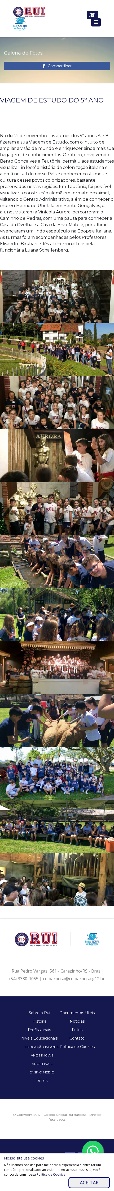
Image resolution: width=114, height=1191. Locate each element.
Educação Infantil (42, 1047)
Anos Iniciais (42, 1055)
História (39, 1021)
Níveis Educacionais (39, 1038)
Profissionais (39, 1029)
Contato (77, 1038)
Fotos (77, 1029)
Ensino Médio (42, 1072)
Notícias (77, 1021)
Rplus (42, 1081)
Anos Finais (42, 1064)
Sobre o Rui (39, 1012)
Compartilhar (60, 66)
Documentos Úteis (77, 1012)
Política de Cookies (77, 1046)
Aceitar (89, 1182)
